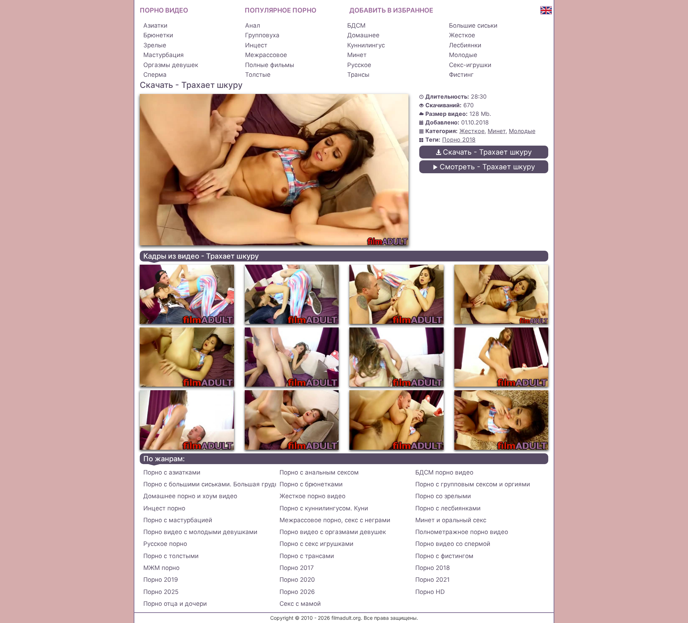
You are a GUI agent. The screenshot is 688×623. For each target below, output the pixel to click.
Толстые (258, 74)
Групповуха (262, 35)
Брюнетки (158, 35)
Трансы (358, 74)
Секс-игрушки (470, 65)
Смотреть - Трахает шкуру (487, 166)
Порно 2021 (432, 579)
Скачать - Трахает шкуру (487, 152)
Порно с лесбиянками (448, 508)
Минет (357, 54)
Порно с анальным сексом (319, 472)
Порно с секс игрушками (316, 543)
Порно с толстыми (171, 556)
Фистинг (461, 74)
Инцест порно (164, 508)
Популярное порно (280, 10)
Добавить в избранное (391, 10)
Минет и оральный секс (450, 520)
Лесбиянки (465, 45)
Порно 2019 (160, 579)
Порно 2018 (459, 139)
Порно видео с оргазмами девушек (333, 531)
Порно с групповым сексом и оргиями (472, 484)
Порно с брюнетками (311, 484)
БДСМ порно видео (444, 472)
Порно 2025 (160, 591)
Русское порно (165, 543)
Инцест (256, 45)
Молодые (463, 54)
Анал (252, 25)
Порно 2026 (297, 591)
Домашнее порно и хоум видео (190, 496)
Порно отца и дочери (175, 603)
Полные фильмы (269, 65)
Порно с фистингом (444, 556)
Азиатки (155, 25)
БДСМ (356, 25)
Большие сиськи (473, 25)
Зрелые (154, 45)
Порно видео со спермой (452, 543)
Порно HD (430, 591)
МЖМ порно (161, 567)
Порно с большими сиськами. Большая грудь (209, 484)
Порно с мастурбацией (177, 520)
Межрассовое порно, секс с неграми (335, 520)
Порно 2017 (297, 567)
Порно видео (164, 10)
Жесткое (462, 35)
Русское (359, 65)
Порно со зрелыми (443, 496)
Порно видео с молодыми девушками (200, 531)
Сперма (155, 74)
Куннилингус (366, 45)
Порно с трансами (307, 556)
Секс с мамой (300, 603)
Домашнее (363, 35)
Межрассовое (266, 54)
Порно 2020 (297, 579)
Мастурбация (163, 54)
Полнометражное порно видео (461, 531)
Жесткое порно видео (312, 496)
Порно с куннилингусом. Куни (324, 508)
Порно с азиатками (171, 472)
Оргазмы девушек (170, 65)
